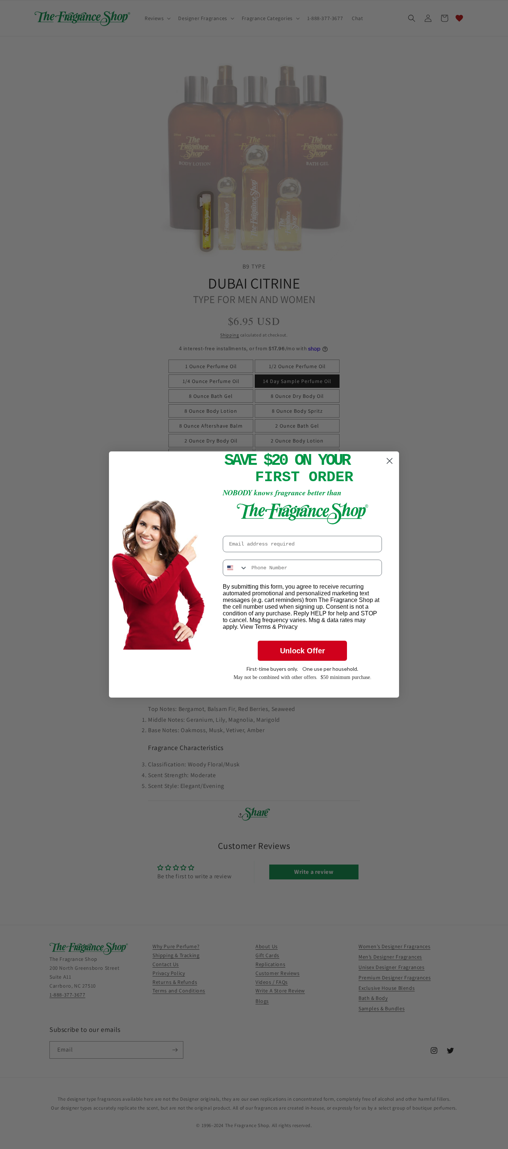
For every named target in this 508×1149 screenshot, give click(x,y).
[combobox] (235, 568)
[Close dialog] (389, 460)
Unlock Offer (302, 651)
